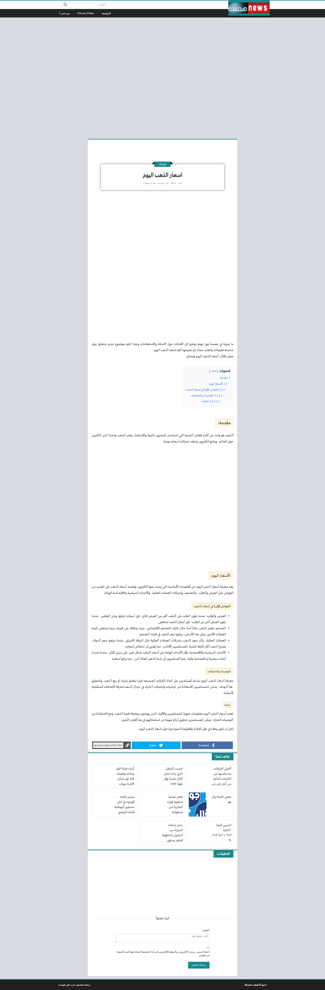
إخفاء (213, 371)
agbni (173, 183)
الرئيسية (106, 13)
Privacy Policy (86, 13)
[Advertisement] (162, 77)
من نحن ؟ (64, 13)
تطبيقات (162, 164)
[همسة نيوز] (249, 8)
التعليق (206, 930)
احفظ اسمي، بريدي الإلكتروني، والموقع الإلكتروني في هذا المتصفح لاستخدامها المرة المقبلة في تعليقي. (163, 953)
